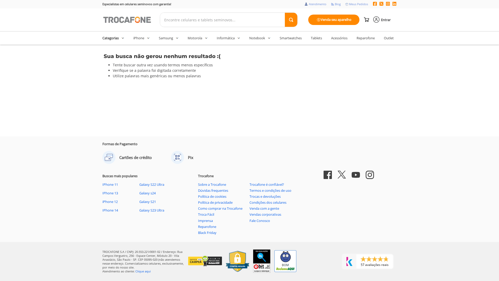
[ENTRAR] (382, 20)
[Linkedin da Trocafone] (394, 4)
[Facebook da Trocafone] (375, 4)
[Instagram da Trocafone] (388, 4)
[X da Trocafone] (381, 4)
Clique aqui (143, 271)
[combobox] (229, 19)
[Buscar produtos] (291, 20)
